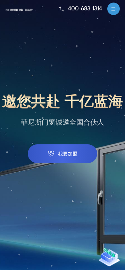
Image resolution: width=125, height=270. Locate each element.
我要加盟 (67, 153)
